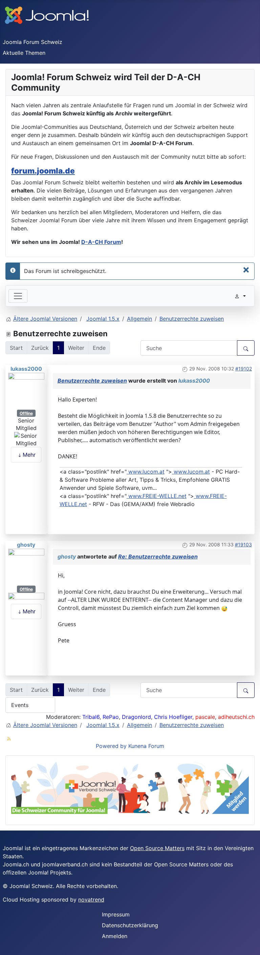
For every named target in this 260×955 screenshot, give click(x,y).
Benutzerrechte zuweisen (92, 380)
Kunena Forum (146, 746)
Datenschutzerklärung (130, 925)
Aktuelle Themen (24, 52)
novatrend (91, 899)
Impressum (116, 914)
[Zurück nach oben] (251, 946)
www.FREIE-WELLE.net (157, 496)
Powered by (111, 746)
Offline (26, 413)
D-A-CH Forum (101, 241)
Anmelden (114, 936)
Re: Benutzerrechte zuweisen (158, 556)
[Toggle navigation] (17, 296)
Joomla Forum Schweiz (32, 42)
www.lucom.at (146, 471)
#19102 (243, 368)
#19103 (243, 544)
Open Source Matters (157, 848)
